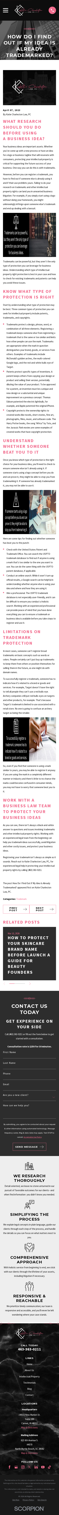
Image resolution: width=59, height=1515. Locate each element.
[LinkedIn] (36, 1467)
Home (29, 1364)
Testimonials (29, 1382)
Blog (29, 1388)
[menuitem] (15, 1500)
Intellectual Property (29, 1376)
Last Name (9, 1063)
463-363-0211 (29, 1349)
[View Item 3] (22, 983)
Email (6, 1084)
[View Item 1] (11, 983)
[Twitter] (29, 1467)
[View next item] (30, 983)
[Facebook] (9, 1467)
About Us (29, 1370)
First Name (9, 1052)
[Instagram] (23, 1467)
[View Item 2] (17, 983)
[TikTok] (49, 1467)
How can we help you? (16, 1105)
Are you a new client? (16, 1095)
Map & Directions (29, 1427)
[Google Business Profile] (16, 1467)
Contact (29, 1394)
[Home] (28, 10)
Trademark (21, 898)
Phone (7, 1073)
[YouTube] (43, 1467)
